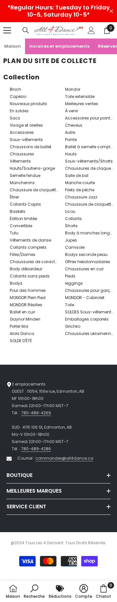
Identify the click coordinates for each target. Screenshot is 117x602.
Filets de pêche (79, 190)
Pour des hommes (28, 290)
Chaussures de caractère (35, 261)
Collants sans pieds (30, 276)
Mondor (72, 89)
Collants (73, 218)
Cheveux (73, 125)
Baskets (17, 211)
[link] (34, 591)
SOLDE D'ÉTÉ (21, 340)
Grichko (72, 326)
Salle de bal (76, 175)
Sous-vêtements (26, 139)
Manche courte (80, 182)
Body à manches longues (91, 233)
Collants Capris (25, 204)
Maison (12, 46)
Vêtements (20, 161)
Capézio (18, 96)
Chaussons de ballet (30, 147)
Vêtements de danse (30, 240)
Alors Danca (22, 333)
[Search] (26, 30)
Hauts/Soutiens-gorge (32, 168)
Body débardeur (26, 269)
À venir (71, 111)
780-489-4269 (36, 413)
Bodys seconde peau (86, 254)
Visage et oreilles (26, 125)
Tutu (14, 233)
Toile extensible (80, 96)
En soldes (19, 111)
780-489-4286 (36, 448)
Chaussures (22, 154)
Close (111, 11)
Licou (70, 211)
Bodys (16, 283)
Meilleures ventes (81, 103)
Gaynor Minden (25, 319)
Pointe (71, 139)
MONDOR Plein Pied (28, 297)
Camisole (74, 247)
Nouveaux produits (28, 103)
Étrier (14, 197)
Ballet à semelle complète (90, 147)
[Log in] (91, 30)
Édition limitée (23, 218)
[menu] (7, 30)
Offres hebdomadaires (87, 261)
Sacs (15, 118)
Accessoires (22, 132)
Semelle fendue (25, 175)
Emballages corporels (87, 319)
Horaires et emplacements (59, 46)
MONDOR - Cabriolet (84, 297)
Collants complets (28, 247)
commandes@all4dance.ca (64, 458)
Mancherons (22, 182)
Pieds (70, 276)
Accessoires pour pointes (90, 118)
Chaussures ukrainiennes (90, 333)
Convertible (21, 226)
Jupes (71, 240)
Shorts (71, 226)
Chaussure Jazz (81, 197)
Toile (69, 305)
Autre (70, 132)
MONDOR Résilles (26, 305)
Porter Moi (19, 326)
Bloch (15, 89)
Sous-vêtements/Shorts (89, 161)
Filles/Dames (22, 254)
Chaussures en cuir (84, 269)
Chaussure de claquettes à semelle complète (55, 190)
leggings (74, 283)
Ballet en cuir (22, 312)
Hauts (71, 154)
